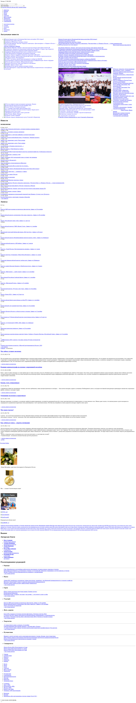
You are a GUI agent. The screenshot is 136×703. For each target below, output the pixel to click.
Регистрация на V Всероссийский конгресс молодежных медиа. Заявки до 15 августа (24, 317)
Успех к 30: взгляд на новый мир (12, 605)
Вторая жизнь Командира (10, 593)
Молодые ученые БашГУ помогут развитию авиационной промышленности (24, 582)
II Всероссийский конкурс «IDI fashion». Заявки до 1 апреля (17, 243)
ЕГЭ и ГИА (37, 529)
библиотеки (94, 528)
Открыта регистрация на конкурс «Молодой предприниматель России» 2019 (21, 345)
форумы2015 (101, 527)
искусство (95, 529)
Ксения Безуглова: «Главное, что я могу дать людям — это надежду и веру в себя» (26, 594)
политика (47, 527)
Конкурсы (6, 679)
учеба (130, 528)
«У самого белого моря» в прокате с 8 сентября (16, 625)
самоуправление (77, 528)
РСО (68, 528)
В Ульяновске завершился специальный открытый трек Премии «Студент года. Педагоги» (82, 49)
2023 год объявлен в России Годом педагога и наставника (122, 81)
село (122, 527)
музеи (28, 529)
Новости (6, 657)
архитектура (60, 528)
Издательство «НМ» (9, 686)
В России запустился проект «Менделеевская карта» (72, 62)
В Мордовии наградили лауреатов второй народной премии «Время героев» (79, 50)
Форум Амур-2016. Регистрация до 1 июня (15, 648)
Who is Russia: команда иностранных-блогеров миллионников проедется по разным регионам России (31, 637)
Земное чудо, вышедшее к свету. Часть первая (13, 143)
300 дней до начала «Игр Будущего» (68, 57)
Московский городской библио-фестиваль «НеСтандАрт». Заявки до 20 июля (21, 232)
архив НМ (51, 527)
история (42, 527)
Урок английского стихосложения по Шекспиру (13, 163)
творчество (6, 26)
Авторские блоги (8, 680)
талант (62, 529)
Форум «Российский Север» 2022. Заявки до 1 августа (15, 220)
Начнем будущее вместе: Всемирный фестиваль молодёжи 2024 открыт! (77, 39)
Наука (5, 12)
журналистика (81, 527)
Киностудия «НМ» (9, 689)
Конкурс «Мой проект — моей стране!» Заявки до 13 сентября (17, 271)
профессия (126, 527)
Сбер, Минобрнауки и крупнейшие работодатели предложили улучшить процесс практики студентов (31, 569)
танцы (37, 528)
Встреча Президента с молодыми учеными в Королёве (15, 197)
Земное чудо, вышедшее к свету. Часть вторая (13, 140)
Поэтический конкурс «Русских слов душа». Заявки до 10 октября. (19, 288)
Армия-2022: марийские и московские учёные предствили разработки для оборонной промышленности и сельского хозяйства (38, 580)
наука (126, 525)
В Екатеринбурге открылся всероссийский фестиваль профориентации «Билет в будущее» (82, 60)
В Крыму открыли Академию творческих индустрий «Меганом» (75, 54)
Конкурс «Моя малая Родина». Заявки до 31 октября (15, 283)
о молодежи (9, 555)
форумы (52, 525)
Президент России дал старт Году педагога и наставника (73, 63)
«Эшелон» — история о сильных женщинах (12, 131)
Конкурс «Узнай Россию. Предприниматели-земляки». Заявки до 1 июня (20, 249)
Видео (5, 664)
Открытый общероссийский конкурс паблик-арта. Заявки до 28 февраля (20, 260)
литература (3, 527)
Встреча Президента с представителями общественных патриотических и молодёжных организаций (85, 67)
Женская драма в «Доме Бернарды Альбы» (12, 149)
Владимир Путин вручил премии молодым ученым (72, 66)
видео (5, 28)
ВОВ (2, 528)
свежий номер (22, 7)
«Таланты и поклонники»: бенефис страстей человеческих (122, 108)
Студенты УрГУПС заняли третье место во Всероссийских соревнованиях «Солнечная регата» (29, 615)
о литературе (10, 549)
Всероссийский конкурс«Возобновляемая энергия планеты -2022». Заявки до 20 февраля (24, 237)
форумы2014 (62, 527)
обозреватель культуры (10, 543)
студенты (6, 25)
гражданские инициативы (19, 528)
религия (12, 528)
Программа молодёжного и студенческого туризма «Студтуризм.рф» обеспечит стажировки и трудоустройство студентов (36, 570)
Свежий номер (8, 655)
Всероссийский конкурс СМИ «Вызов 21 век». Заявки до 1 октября (19, 226)
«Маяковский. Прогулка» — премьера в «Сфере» (14, 171)
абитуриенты (118, 527)
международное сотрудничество (116, 525)
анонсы (33, 525)
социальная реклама (57, 529)
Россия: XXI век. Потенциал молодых (123, 83)
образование (7, 29)
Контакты (6, 693)
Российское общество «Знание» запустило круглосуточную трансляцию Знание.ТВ (80, 47)
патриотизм (79, 525)
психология (42, 529)
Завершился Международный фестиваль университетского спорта (76, 52)
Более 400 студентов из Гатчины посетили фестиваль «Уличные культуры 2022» (25, 614)
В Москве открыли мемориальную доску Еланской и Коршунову (75, 117)
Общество (6, 660)
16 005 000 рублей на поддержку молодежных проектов (73, 53)
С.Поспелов (111, 528)
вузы (56, 525)
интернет (71, 528)
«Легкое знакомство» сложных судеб (10, 154)
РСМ (110, 527)
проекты (96, 527)
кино (96, 525)
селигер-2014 (54, 528)
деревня (126, 528)
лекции (106, 527)
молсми (107, 528)
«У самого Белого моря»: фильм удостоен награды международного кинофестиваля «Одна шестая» (30, 627)
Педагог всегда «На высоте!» (8, 160)
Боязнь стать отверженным (10, 383)
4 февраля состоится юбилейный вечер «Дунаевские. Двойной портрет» (20, 137)
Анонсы (6, 658)
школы (93, 525)
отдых (8, 528)
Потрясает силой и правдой (120, 114)
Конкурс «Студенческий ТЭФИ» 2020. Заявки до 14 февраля (17, 322)
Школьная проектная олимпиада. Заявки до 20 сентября (16, 328)
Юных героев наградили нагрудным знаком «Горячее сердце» (20, 591)
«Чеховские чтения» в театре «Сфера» (11, 191)
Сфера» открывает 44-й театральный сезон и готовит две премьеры (19, 157)
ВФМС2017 (47, 529)
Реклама (6, 694)
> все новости (4, 198)
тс (129, 527)
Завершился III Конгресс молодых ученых (69, 42)
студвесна (132, 527)
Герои (5, 14)
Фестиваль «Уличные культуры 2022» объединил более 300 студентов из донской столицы (28, 616)
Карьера (6, 11)
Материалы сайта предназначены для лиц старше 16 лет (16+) (20, 696)
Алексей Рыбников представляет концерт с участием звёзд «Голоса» (22, 626)
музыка (72, 527)
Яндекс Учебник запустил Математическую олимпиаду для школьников (23, 572)
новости (3, 525)
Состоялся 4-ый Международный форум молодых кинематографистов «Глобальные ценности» (26, 151)
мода (14, 529)
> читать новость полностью (8, 364)
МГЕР (92, 529)
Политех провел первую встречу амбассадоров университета (20, 583)
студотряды (32, 529)
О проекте (6, 683)
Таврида (5, 528)
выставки (28, 528)
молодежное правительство (85, 529)
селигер (64, 528)
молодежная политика (9, 24)
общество (6, 10)
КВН (98, 528)
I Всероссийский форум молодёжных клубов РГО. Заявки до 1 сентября (20, 300)
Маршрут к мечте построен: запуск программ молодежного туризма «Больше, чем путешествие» (30, 636)
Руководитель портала (10, 541)
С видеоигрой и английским (120, 115)
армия (65, 529)
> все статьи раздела (9, 573)
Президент (83, 528)
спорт (130, 525)
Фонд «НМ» (7, 685)
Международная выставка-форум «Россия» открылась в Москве (18, 185)
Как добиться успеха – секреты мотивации (15, 423)
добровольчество (86, 525)
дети (69, 527)
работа (34, 528)
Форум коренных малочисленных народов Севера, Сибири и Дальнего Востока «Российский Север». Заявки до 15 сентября (34, 334)
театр (66, 527)
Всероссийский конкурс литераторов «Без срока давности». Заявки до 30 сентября (23, 215)
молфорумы (101, 525)
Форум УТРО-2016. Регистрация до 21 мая (15, 650)
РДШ (78, 529)
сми (52, 529)
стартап (48, 528)
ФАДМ (106, 525)
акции (31, 528)
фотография (7, 529)
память (19, 527)
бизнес (75, 527)
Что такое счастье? (7, 410)
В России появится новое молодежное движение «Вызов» (123, 72)
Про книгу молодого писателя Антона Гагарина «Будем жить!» (123, 93)
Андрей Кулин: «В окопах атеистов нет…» (12, 146)
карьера (5, 31)
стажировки (88, 528)
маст (46, 528)
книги (12, 529)
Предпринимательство (10, 676)
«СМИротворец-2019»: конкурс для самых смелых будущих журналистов (20, 339)
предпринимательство (34, 527)
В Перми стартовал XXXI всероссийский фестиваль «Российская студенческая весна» (81, 56)
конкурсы (60, 525)
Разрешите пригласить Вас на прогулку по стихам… (15, 166)
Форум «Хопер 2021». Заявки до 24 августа (12, 294)
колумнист (9, 546)
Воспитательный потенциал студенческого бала (120, 102)
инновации (42, 528)
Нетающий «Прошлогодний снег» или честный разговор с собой (123, 96)
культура (56, 527)
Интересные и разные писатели (121, 113)
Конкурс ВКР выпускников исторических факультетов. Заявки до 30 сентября (22, 209)
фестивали (65, 525)
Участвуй (6, 15)
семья (104, 528)
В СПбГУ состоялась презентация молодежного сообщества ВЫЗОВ (76, 59)
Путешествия (7, 20)
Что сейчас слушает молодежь (11, 351)
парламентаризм (24, 529)
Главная (3, 348)
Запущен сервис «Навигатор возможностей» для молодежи (121, 91)
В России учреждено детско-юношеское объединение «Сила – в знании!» (123, 69)
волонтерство (24, 527)
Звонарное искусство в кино (120, 98)
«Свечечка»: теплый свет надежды (122, 100)
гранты (112, 527)
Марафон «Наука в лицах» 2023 (66, 64)
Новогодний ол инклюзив (8, 177)
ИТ (50, 529)
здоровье (9, 527)
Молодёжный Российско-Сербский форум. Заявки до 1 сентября (18, 277)
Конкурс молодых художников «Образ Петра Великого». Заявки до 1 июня (21, 254)
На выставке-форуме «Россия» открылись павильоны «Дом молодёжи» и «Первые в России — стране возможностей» (90, 43)
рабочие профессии (89, 527)
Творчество (7, 18)
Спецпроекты (7, 21)
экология (116, 528)
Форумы (6, 678)
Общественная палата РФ (72, 529)
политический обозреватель (11, 552)
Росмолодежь (72, 525)
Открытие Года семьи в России (66, 40)
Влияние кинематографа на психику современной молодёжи (21, 367)
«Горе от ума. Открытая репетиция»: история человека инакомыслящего (20, 129)
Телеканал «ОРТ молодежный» (12, 690)
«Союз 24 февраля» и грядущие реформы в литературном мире (18, 134)
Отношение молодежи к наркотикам (13, 395)
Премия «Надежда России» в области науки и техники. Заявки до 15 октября (21, 311)
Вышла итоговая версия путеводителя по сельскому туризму (20, 639)
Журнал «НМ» (8, 687)
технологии (18, 529)
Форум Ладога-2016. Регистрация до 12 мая (15, 647)
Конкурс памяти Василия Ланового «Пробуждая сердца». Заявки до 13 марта (21, 266)
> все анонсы (4, 347)
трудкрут (3, 529)
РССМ (100, 528)
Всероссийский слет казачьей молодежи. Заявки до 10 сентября (18, 305)
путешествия (122, 528)
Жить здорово (7, 17)
